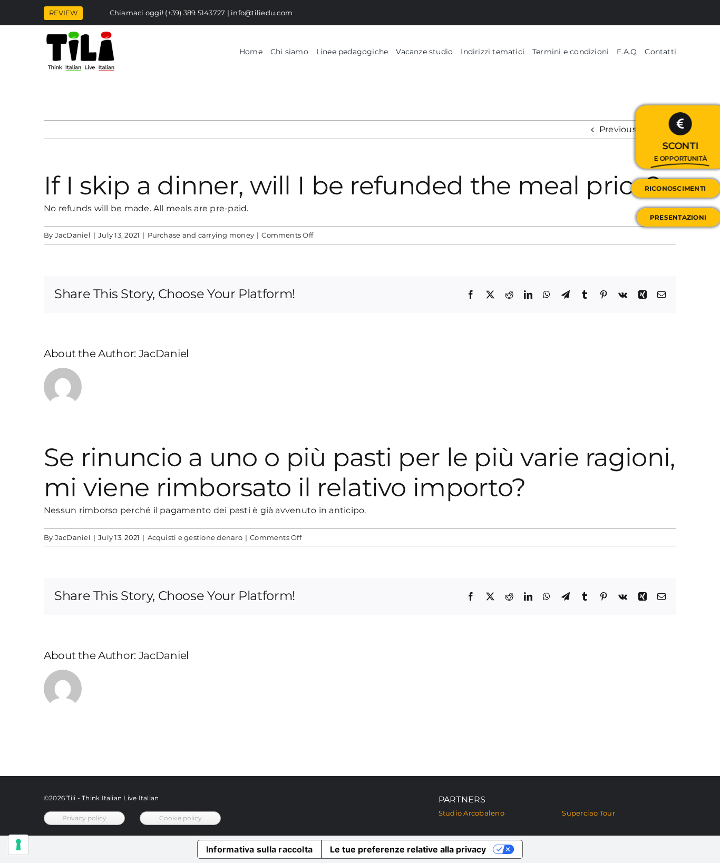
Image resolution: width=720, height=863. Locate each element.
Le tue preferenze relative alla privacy (408, 849)
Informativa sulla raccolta (259, 849)
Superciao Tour (588, 813)
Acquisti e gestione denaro (195, 537)
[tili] (80, 35)
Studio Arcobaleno (471, 813)
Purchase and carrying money (201, 235)
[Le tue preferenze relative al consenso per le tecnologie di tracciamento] (18, 845)
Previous (618, 129)
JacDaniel (73, 235)
